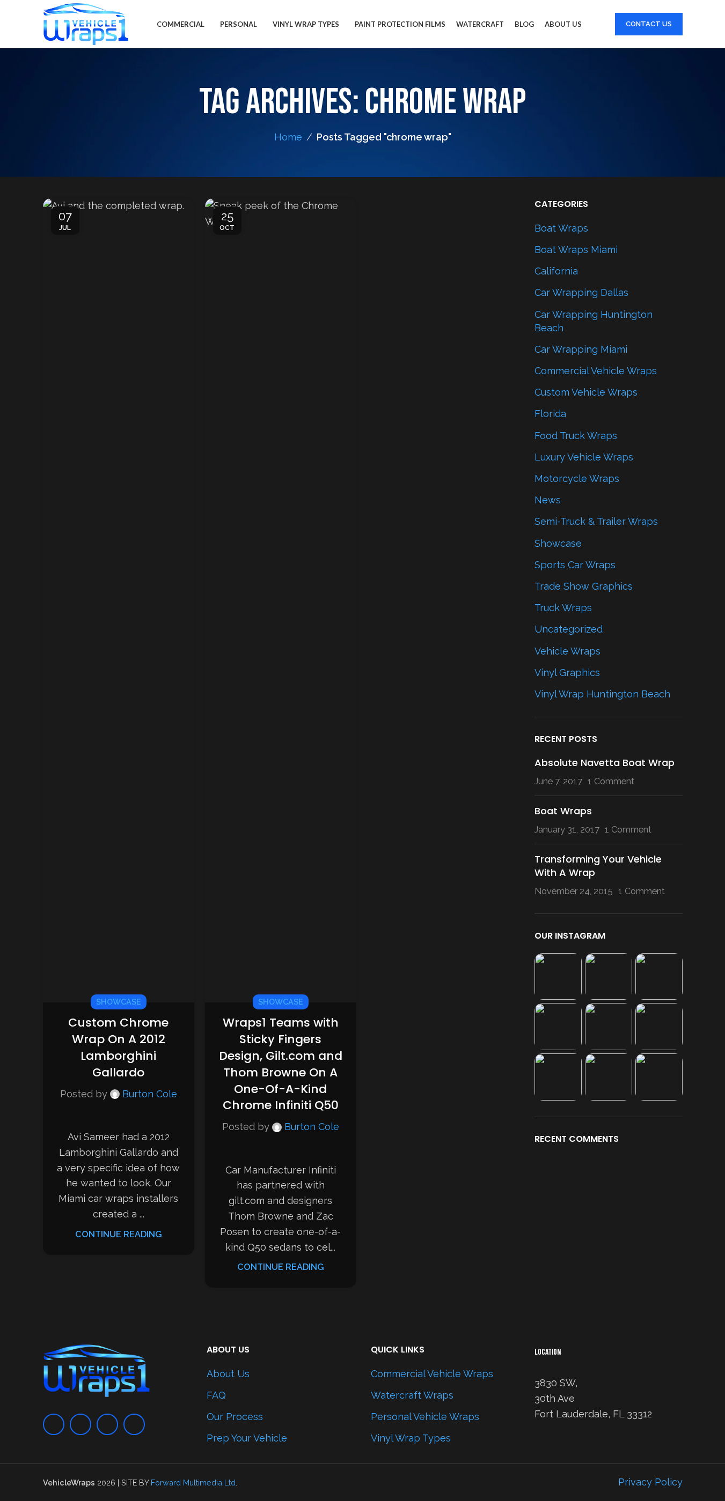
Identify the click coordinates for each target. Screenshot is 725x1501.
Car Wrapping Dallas (581, 292)
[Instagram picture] (558, 976)
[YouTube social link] (107, 1424)
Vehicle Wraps (567, 651)
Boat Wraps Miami (576, 249)
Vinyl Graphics (567, 672)
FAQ (216, 1395)
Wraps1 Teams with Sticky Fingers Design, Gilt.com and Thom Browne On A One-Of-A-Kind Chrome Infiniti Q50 (280, 1063)
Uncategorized (568, 629)
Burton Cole (149, 1093)
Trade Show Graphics (583, 586)
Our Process (235, 1416)
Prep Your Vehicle (247, 1438)
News (547, 500)
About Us (228, 1373)
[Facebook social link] (53, 1424)
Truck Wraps (563, 607)
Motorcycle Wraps (576, 478)
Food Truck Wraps (575, 435)
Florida (550, 413)
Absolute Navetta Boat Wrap (604, 762)
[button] (56, 600)
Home (288, 137)
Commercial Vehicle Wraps (595, 370)
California (556, 271)
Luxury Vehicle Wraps (583, 457)
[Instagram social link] (80, 1424)
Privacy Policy (650, 1482)
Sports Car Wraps (575, 564)
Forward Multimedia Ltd (193, 1482)
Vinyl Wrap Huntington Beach (602, 694)
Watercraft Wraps (412, 1395)
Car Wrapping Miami (580, 349)
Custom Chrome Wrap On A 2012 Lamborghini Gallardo (118, 1047)
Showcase (118, 1001)
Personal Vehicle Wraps (425, 1416)
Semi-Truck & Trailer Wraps (596, 521)
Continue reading (118, 1234)
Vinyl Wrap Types (411, 1438)
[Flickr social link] (134, 1424)
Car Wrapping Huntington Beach (593, 321)
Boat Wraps (561, 228)
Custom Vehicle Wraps (586, 392)
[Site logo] (86, 23)
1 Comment (611, 781)
